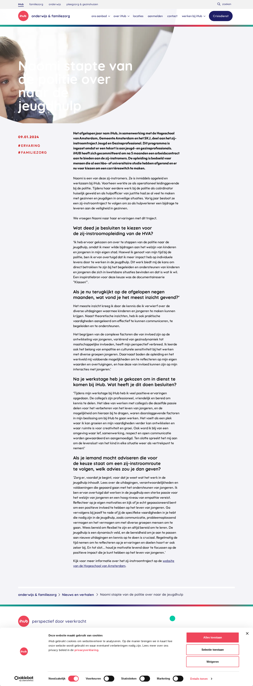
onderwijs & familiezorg (37, 595)
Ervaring (30, 145)
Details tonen (198, 678)
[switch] (109, 679)
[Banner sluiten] (247, 633)
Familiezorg (34, 152)
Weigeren (213, 661)
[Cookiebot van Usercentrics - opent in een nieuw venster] (24, 679)
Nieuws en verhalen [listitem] (78, 595)
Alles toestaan (212, 637)
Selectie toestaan (213, 649)
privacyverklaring (86, 650)
